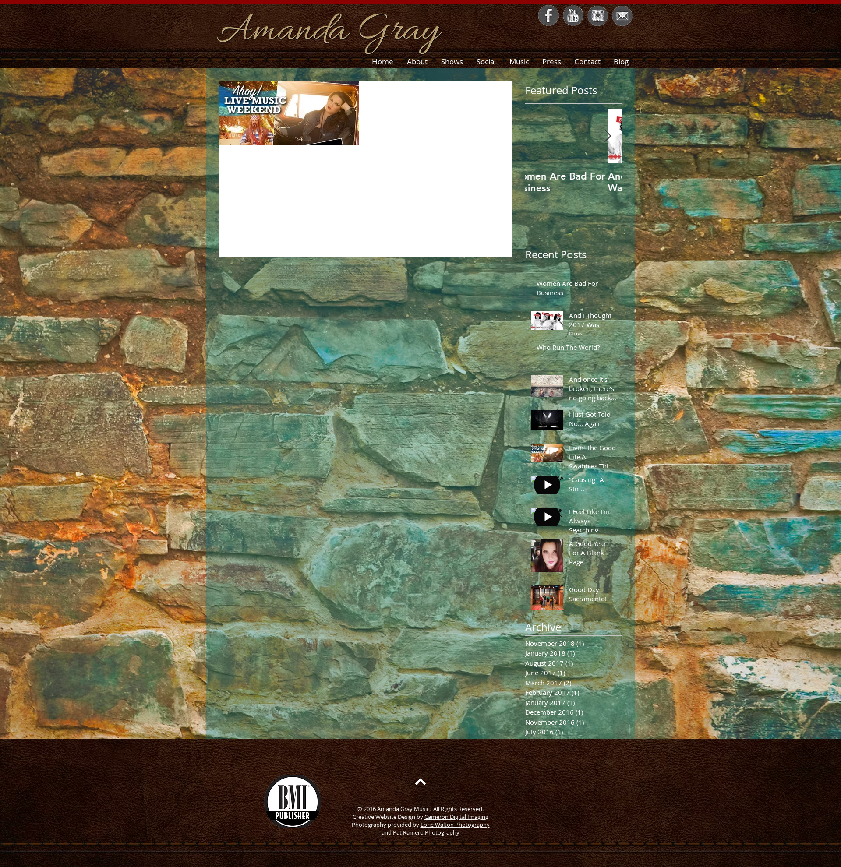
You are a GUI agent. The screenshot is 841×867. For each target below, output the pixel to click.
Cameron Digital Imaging (456, 817)
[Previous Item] (539, 136)
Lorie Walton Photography (455, 824)
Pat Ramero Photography (426, 832)
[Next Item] (607, 136)
